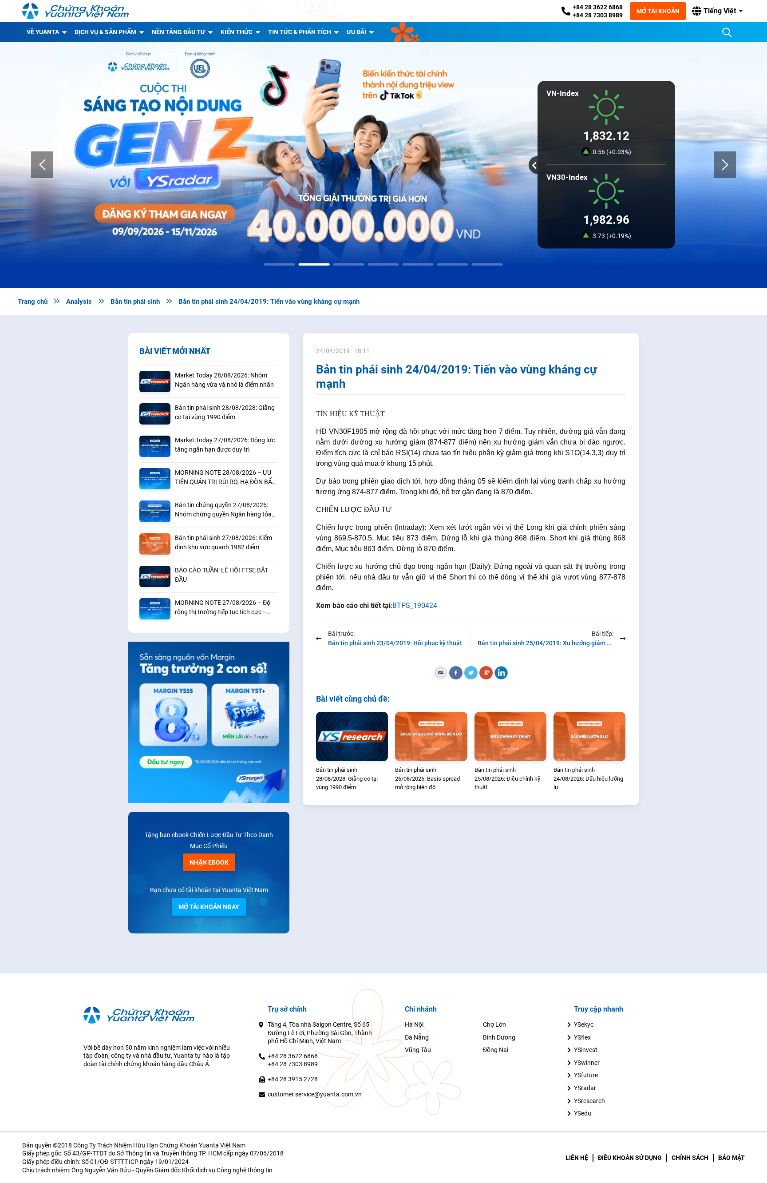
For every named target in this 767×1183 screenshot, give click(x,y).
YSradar (585, 1088)
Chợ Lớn (494, 1024)
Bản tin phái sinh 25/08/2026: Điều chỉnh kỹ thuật (507, 778)
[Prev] (42, 164)
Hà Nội (414, 1024)
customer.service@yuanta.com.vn (315, 1094)
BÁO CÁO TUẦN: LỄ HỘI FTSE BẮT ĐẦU (221, 575)
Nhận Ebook (209, 862)
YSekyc (583, 1024)
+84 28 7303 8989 (598, 15)
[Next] (725, 164)
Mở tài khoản (658, 11)
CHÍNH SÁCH (690, 1157)
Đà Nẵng (417, 1037)
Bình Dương (499, 1037)
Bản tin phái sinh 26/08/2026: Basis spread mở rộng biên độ (427, 778)
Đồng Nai (495, 1049)
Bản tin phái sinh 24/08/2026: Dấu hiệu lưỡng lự (588, 778)
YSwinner (587, 1062)
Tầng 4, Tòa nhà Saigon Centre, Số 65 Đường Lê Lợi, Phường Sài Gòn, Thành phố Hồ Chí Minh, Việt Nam (320, 1032)
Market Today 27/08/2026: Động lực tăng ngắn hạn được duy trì (225, 445)
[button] (717, 11)
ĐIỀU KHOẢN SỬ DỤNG (630, 1157)
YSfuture (586, 1075)
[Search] (727, 32)
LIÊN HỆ (576, 1157)
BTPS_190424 (414, 605)
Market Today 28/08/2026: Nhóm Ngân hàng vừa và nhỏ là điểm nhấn (224, 380)
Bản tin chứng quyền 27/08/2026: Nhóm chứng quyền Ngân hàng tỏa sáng (223, 510)
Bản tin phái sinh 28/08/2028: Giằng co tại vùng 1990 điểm (225, 412)
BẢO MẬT (731, 1157)
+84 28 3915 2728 (293, 1079)
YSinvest (585, 1049)
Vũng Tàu (418, 1049)
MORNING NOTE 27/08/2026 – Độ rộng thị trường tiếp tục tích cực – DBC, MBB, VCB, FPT (222, 608)
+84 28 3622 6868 (598, 7)
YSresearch (589, 1100)
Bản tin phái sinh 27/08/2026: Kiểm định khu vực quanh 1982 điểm (223, 542)
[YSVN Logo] (75, 11)
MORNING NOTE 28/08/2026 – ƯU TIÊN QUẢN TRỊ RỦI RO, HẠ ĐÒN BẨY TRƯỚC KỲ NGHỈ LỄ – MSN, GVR (225, 478)
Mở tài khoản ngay (208, 906)
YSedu (582, 1113)
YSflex (582, 1037)
